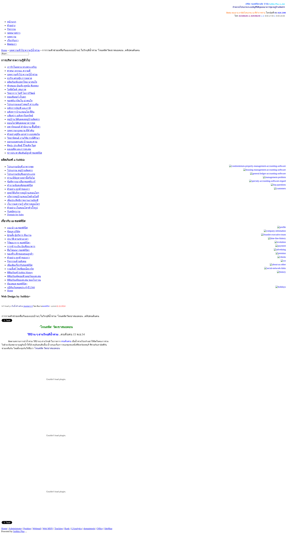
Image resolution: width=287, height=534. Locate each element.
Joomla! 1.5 (28, 306)
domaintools (89, 528)
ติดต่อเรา (12, 44)
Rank (67, 528)
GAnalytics (76, 528)
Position (27, 528)
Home (4, 50)
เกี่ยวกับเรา (13, 40)
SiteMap (108, 528)
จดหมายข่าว (13, 33)
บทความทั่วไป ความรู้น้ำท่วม (24, 50)
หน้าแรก (11, 21)
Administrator (15, 528)
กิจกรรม (11, 29)
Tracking (58, 528)
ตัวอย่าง (11, 25)
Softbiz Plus (19, 531)
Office (100, 528)
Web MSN (48, 528)
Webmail (37, 528)
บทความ (11, 36)
